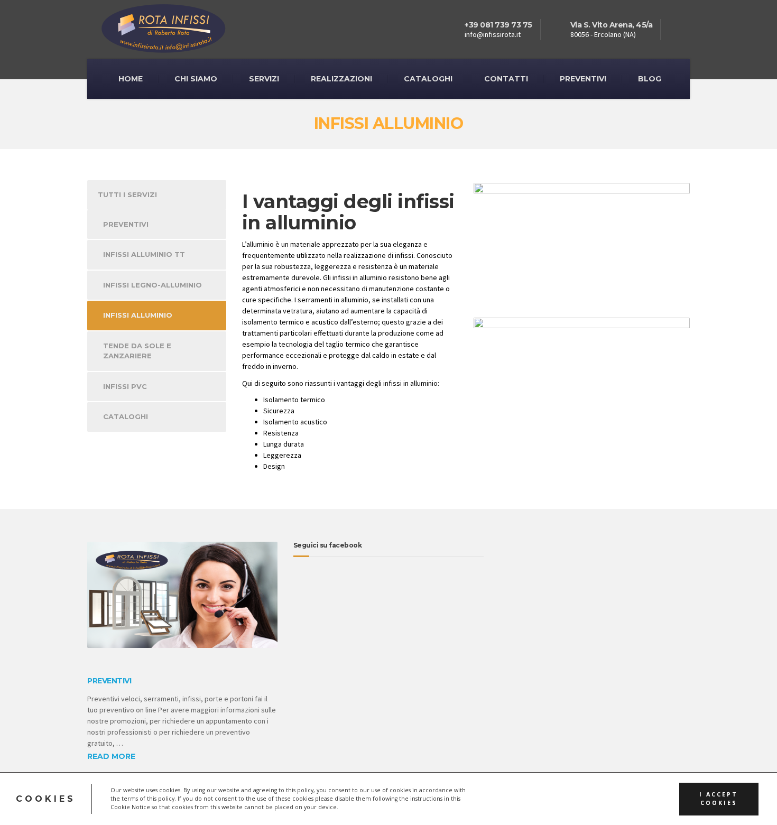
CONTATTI (506, 79)
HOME (130, 79)
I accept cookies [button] (718, 799)
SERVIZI (264, 79)
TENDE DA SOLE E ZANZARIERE (137, 350)
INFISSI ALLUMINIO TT (144, 254)
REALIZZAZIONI (341, 79)
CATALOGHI (428, 79)
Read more (111, 756)
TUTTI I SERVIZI (127, 194)
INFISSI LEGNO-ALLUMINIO (152, 285)
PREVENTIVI (583, 79)
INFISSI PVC (125, 386)
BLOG (649, 79)
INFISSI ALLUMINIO (137, 315)
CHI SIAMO (195, 79)
